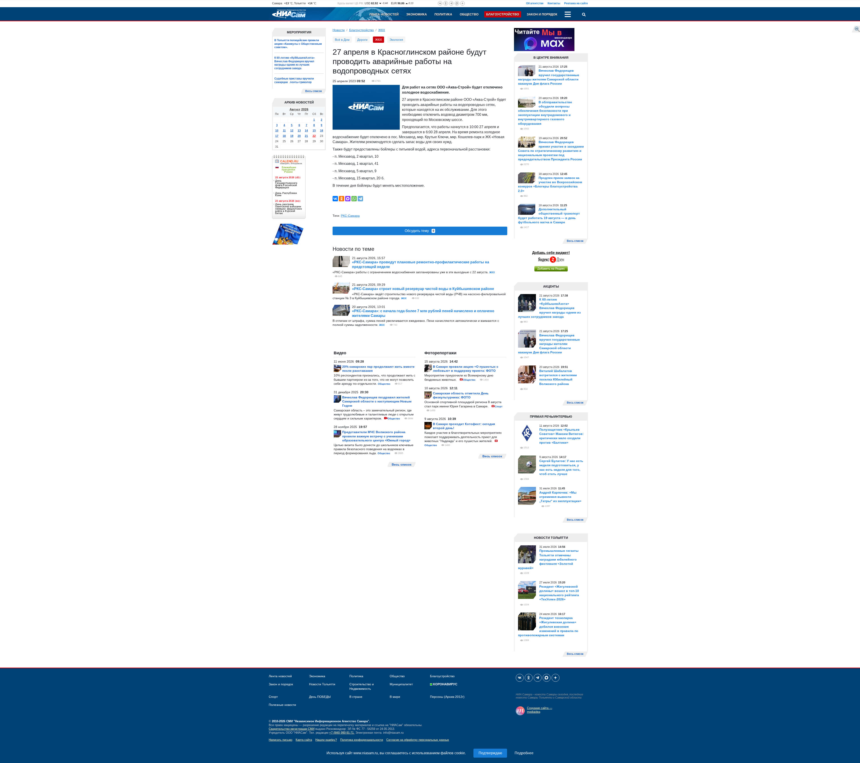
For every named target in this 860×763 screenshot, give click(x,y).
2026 (304, 109)
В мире (395, 697)
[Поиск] (584, 15)
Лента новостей (384, 14)
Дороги (362, 39)
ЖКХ (381, 30)
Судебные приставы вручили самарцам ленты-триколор (294, 80)
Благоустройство (502, 14)
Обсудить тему (419, 231)
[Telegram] (360, 198)
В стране (355, 697)
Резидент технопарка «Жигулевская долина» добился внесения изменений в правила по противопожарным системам (548, 626)
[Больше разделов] (567, 15)
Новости (339, 30)
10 (276, 130)
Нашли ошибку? (326, 740)
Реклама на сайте (576, 3)
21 (306, 136)
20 (299, 136)
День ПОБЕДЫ (320, 697)
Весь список (313, 91)
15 (314, 130)
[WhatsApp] (354, 198)
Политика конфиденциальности (361, 740)
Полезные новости (282, 705)
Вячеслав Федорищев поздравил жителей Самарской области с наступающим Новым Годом (376, 401)
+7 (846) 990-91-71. (342, 732)
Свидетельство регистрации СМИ (291, 729)
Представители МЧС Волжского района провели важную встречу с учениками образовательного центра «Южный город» (376, 436)
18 (284, 136)
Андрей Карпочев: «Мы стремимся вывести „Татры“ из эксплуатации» (560, 497)
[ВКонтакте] (335, 198)
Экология (396, 39)
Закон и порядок (542, 14)
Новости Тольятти (322, 684)
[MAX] (347, 198)
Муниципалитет (401, 684)
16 (321, 130)
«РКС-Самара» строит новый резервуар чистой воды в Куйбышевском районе (423, 289)
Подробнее (524, 753)
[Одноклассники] (341, 198)
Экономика (416, 14)
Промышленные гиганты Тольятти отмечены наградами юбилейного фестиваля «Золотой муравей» (548, 559)
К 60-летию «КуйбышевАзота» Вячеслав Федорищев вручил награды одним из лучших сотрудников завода (294, 63)
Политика (443, 14)
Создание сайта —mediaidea (539, 710)
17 (276, 136)
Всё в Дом (342, 39)
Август (295, 109)
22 (314, 136)
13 (299, 130)
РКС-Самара (350, 215)
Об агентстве (535, 3)
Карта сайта (304, 740)
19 (291, 136)
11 (284, 130)
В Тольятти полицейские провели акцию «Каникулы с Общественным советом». (298, 44)
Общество (469, 14)
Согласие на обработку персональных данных (417, 740)
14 (306, 130)
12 (291, 130)
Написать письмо (280, 740)
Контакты (554, 3)
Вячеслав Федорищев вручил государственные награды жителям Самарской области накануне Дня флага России (549, 343)
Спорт (498, 406)
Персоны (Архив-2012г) (447, 697)
